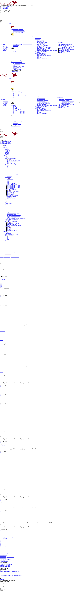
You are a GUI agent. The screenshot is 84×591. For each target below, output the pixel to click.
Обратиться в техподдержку (64, 48)
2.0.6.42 (1, 340)
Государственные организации (19, 63)
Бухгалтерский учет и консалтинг (41, 51)
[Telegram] (3, 269)
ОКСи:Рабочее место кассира (19, 31)
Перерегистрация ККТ (41, 49)
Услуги (33, 36)
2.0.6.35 (1, 514)
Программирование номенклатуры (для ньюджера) (47, 50)
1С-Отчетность (16, 45)
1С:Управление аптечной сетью (68, 46)
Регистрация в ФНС (41, 43)
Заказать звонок (8, 254)
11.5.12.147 (2, 398)
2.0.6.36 (1, 486)
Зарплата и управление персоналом (20, 96)
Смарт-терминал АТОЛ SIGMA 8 (19, 113)
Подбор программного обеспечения (44, 55)
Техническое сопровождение (42, 45)
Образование (15, 68)
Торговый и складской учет (18, 37)
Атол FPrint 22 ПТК (17, 54)
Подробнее (2, 296)
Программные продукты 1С (16, 36)
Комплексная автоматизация (18, 38)
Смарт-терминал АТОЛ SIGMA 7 (19, 57)
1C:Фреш (39, 57)
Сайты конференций (17, 69)
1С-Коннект (15, 46)
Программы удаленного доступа (65, 44)
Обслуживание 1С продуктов (40, 53)
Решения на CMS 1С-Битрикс (16, 62)
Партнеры (5, 48)
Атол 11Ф (15, 53)
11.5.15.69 (2, 299)
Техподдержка (60, 42)
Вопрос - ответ (62, 52)
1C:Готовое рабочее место (42, 58)
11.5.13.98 (2, 503)
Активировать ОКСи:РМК (64, 51)
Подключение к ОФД (41, 44)
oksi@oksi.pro (3, 264)
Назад (7, 148)
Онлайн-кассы (13, 50)
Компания (3, 44)
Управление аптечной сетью (18, 30)
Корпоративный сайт (17, 67)
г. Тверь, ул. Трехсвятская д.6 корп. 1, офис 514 (9, 13)
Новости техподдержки (64, 45)
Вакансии (5, 49)
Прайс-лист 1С (3, 546)
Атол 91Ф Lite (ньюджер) (18, 55)
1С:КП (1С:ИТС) (38, 38)
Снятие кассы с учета (41, 46)
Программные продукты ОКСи (17, 29)
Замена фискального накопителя (43, 48)
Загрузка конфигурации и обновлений (66, 49)
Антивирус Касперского (15, 71)
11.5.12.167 (2, 331)
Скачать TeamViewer (4, 561)
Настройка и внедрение (41, 54)
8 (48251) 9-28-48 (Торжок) (5, 8)
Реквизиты (5, 50)
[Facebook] (3, 268)
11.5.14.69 (2, 408)
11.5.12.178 (2, 309)
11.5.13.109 (2, 456)
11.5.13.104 (2, 466)
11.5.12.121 (2, 445)
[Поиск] (1, 21)
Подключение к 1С (40, 41)
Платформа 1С (16, 39)
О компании (5, 46)
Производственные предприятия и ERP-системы (22, 44)
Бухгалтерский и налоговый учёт (19, 40)
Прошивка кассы (40, 40)
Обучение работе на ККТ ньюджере (44, 47)
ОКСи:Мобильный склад (18, 32)
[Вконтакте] (3, 267)
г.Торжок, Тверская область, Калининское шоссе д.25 (11, 17)
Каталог (10, 23)
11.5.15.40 (2, 359)
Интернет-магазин (16, 65)
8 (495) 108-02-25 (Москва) (6, 6)
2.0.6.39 (1, 428)
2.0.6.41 (1, 372)
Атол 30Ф (15, 52)
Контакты (76, 47)
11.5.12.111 (2, 475)
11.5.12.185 (2, 290)
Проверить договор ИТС (64, 50)
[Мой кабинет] (0, 22)
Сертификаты (5, 47)
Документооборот (16, 43)
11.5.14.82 (2, 389)
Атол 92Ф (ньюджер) (17, 60)
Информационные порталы (18, 66)
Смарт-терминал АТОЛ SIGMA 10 (20, 56)
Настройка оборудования (42, 42)
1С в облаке (37, 56)
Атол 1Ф (14, 51)
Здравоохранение (16, 64)
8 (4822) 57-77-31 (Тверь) (5, 7)
